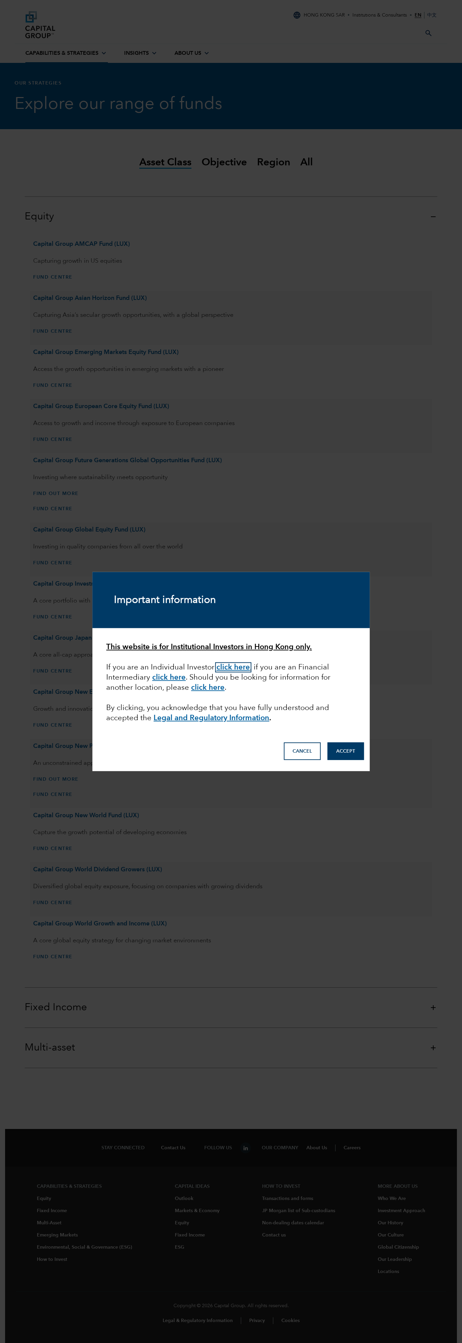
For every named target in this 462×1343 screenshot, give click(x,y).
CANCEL (302, 751)
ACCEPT (345, 751)
